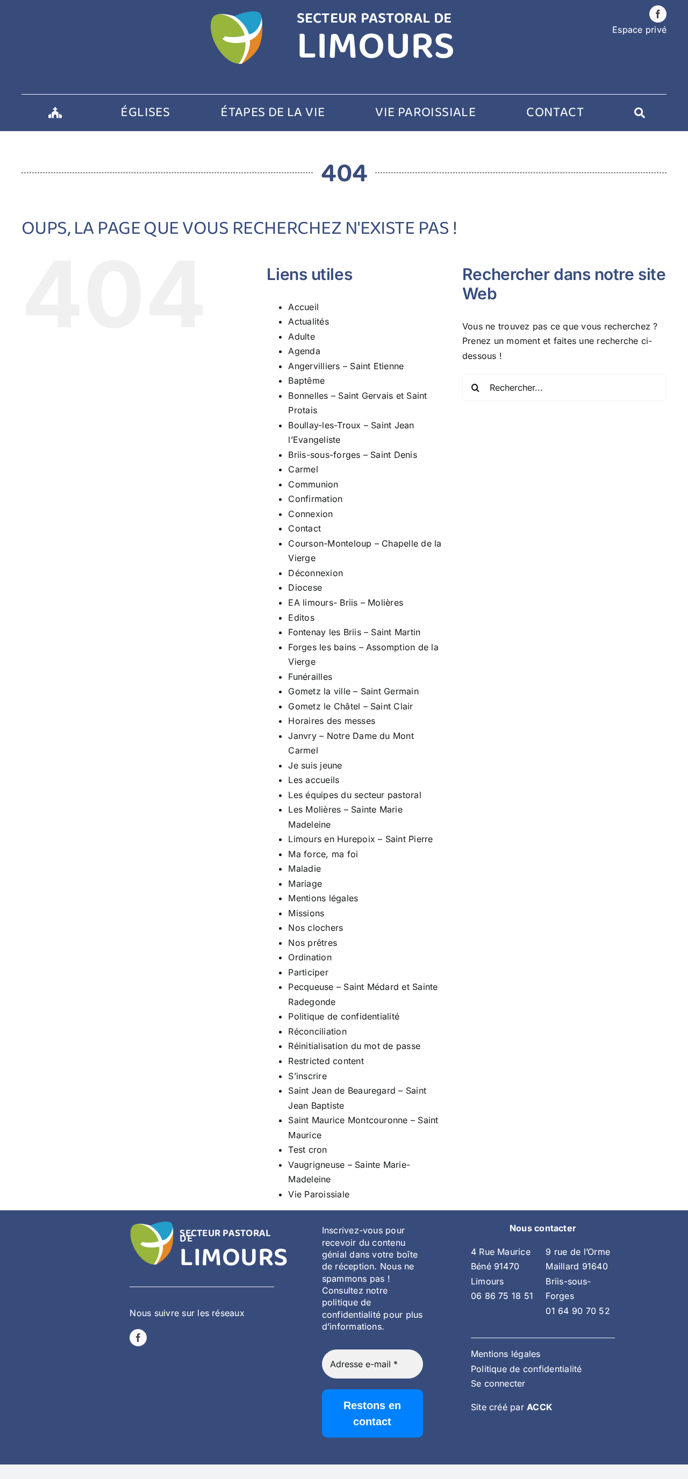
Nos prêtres (312, 942)
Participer (308, 972)
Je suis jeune (315, 765)
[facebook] (657, 14)
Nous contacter (543, 1228)
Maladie (304, 868)
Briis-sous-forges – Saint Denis (352, 454)
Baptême (306, 380)
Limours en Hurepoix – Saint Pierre (360, 839)
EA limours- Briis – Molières (345, 602)
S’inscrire (307, 1076)
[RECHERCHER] (639, 113)
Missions (306, 913)
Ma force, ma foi (323, 854)
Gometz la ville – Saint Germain (353, 691)
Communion (313, 484)
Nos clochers (315, 927)
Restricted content (325, 1061)
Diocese (305, 587)
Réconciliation (317, 1031)
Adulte (301, 336)
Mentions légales (323, 898)
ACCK (540, 1407)
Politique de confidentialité (343, 1016)
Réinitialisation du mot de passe (354, 1045)
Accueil (303, 306)
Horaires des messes (331, 720)
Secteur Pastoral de (225, 1236)
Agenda (304, 351)
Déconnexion (315, 573)
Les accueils (313, 779)
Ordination (309, 957)
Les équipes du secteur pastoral (354, 794)
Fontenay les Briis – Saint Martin (354, 632)
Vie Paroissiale (318, 1194)
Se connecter (498, 1383)
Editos (301, 617)
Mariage (305, 883)
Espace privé (639, 29)
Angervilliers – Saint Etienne (346, 366)
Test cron (307, 1149)
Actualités (308, 321)
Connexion (310, 513)
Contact (304, 528)
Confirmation (315, 498)
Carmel (303, 469)
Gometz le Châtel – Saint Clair (350, 706)
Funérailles (310, 676)
